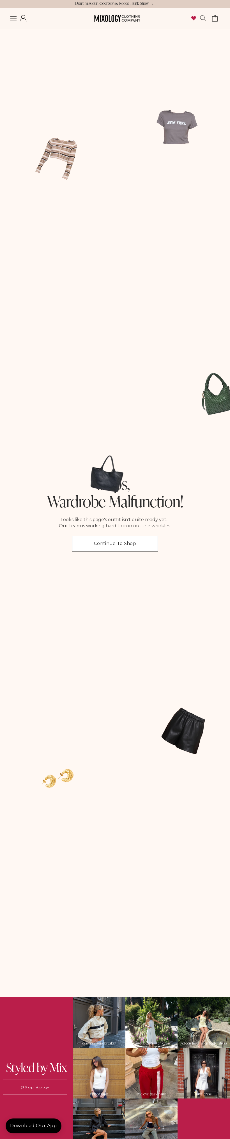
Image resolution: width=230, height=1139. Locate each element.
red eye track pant (151, 1094)
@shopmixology (35, 1087)
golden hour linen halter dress (204, 1043)
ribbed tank (99, 1094)
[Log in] (23, 18)
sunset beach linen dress (151, 1043)
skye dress (203, 1094)
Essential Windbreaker (99, 1043)
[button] (13, 18)
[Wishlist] (193, 18)
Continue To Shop (115, 543)
